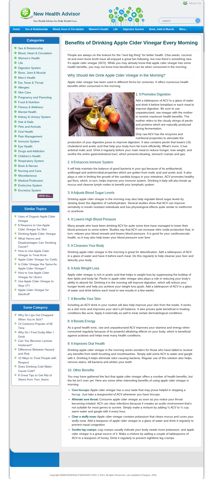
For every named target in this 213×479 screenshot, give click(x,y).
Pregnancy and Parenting (35, 97)
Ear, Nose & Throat (30, 82)
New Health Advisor (56, 14)
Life (115, 29)
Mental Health (27, 112)
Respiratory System (31, 161)
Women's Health (98, 29)
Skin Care (24, 92)
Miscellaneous (27, 175)
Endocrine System (30, 185)
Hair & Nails (25, 121)
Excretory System (29, 190)
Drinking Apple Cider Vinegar (37, 233)
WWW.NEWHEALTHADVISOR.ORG (78, 475)
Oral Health (25, 131)
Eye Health (25, 146)
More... (183, 29)
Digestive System (133, 29)
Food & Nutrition (29, 102)
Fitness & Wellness (30, 107)
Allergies (23, 87)
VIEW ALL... (45, 195)
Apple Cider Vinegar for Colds (37, 259)
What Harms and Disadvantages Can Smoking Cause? (37, 242)
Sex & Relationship (36, 29)
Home (16, 29)
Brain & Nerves (28, 165)
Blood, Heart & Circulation (68, 29)
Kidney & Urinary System (34, 117)
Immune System (29, 141)
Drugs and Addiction (31, 151)
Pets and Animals (29, 126)
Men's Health (26, 77)
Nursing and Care (29, 170)
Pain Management (30, 136)
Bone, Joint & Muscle (161, 29)
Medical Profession (30, 180)
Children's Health (29, 156)
